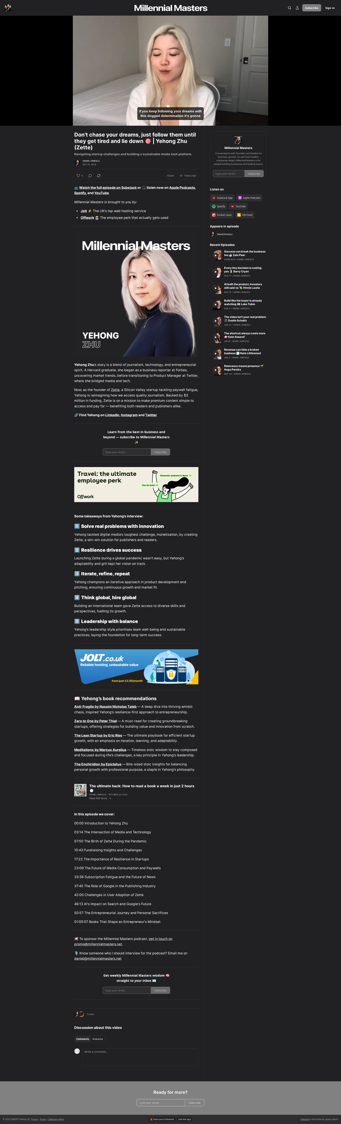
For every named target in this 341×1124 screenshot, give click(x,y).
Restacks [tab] (98, 1039)
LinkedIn (112, 415)
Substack (305, 1119)
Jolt (84, 211)
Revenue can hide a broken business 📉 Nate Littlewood (242, 351)
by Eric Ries (112, 735)
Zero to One (84, 721)
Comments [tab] (82, 1039)
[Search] (289, 7)
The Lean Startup (88, 735)
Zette (115, 390)
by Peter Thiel (105, 721)
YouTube (101, 193)
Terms (43, 1119)
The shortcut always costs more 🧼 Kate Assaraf (244, 335)
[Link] (69, 526)
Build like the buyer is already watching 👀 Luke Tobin (243, 302)
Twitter (151, 415)
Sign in (330, 8)
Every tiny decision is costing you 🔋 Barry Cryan (243, 269)
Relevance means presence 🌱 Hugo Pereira (244, 367)
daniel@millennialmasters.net (97, 959)
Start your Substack (163, 1119)
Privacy (34, 1119)
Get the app (184, 1119)
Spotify (80, 193)
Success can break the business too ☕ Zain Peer (245, 253)
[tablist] (89, 1039)
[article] (238, 255)
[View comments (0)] (275, 73)
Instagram (129, 415)
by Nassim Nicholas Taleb (116, 707)
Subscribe (311, 8)
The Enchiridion (87, 764)
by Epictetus (111, 764)
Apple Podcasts (182, 188)
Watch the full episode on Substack (108, 188)
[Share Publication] (297, 7)
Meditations (84, 750)
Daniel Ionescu (91, 161)
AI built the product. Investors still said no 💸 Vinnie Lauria (243, 286)
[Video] (65, 66)
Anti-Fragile (84, 707)
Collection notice (56, 1119)
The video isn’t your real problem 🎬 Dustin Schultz (245, 318)
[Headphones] (65, 74)
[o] (215, 255)
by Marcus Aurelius (110, 750)
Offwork (87, 218)
